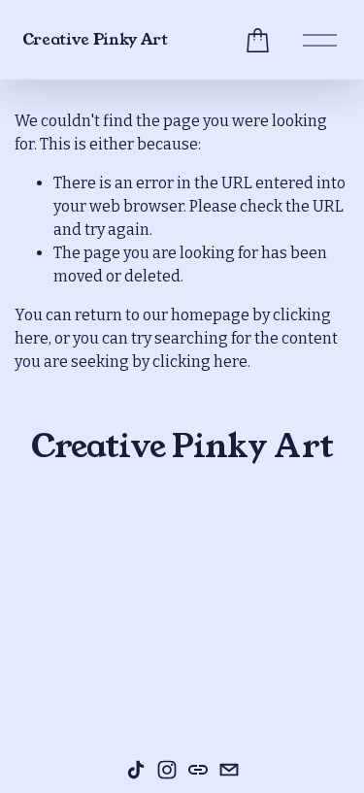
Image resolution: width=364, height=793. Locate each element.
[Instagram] (167, 769)
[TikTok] (136, 769)
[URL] (198, 769)
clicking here (200, 361)
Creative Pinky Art (95, 39)
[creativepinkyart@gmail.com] (229, 769)
